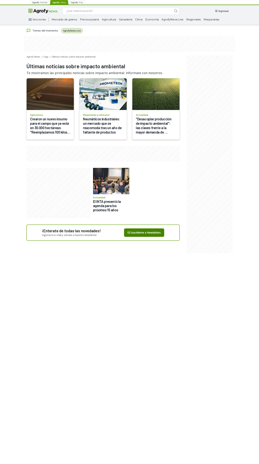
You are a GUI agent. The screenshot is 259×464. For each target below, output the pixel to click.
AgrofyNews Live (172, 19)
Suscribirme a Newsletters (146, 232)
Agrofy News (33, 56)
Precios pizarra (89, 19)
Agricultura (109, 19)
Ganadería (125, 19)
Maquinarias (211, 19)
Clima (139, 19)
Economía (152, 19)
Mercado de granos (64, 19)
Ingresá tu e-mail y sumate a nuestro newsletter (69, 235)
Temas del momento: (45, 30)
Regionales (193, 19)
